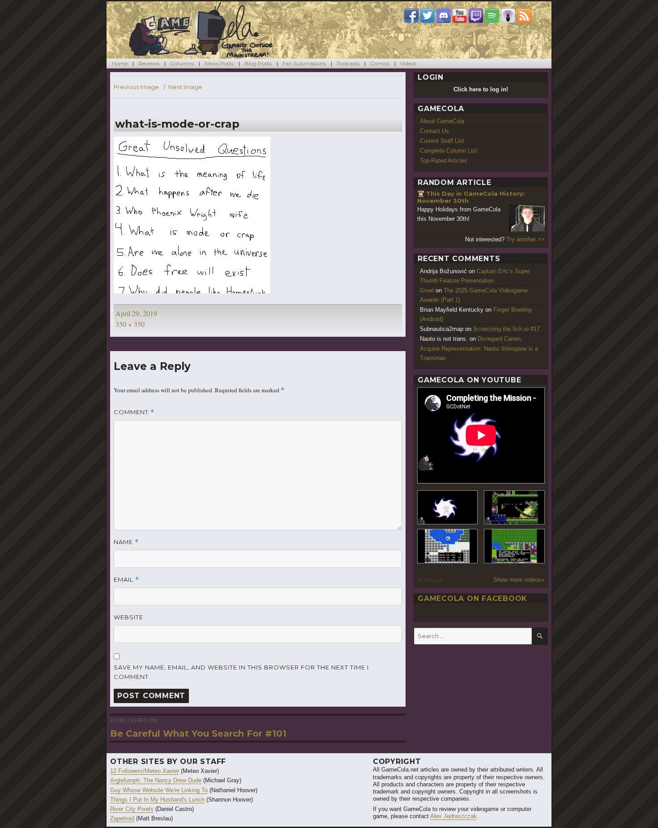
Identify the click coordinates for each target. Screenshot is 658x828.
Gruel (427, 290)
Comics (379, 63)
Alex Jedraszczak (453, 816)
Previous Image (136, 86)
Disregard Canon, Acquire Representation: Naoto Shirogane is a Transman (479, 348)
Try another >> (525, 239)
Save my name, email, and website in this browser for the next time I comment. (241, 672)
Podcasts (348, 63)
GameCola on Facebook (472, 598)
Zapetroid (122, 818)
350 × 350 (130, 324)
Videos (408, 63)
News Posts (219, 63)
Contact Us (434, 131)
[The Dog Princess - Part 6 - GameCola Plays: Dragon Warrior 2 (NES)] (514, 546)
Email (126, 579)
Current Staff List (442, 140)
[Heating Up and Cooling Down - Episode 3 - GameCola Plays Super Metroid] (514, 507)
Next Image (185, 86)
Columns (182, 63)
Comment (134, 412)
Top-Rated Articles (443, 160)
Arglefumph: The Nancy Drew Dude (155, 780)
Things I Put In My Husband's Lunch (157, 799)
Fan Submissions (304, 63)
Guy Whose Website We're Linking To (159, 790)
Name (126, 542)
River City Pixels (132, 809)
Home (120, 63)
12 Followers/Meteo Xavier (144, 771)
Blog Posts (258, 63)
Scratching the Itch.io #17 (506, 329)
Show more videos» (518, 579)
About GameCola (442, 121)
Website (128, 617)
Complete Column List (448, 150)
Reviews (148, 63)
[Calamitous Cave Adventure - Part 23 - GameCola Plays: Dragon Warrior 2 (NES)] (447, 546)
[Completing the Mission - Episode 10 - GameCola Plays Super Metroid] (447, 507)
